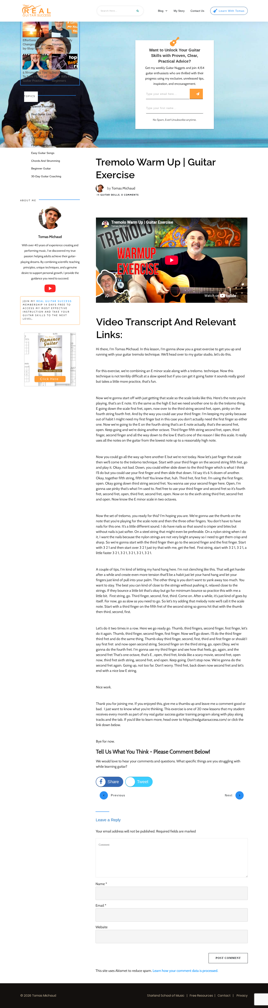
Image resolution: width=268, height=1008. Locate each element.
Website (102, 927)
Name (101, 884)
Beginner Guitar (41, 168)
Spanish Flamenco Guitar (47, 106)
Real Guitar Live (41, 114)
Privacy (242, 995)
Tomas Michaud (123, 188)
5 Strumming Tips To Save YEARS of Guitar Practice (35, 76)
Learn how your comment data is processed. (185, 971)
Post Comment (228, 958)
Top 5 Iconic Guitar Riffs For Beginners (62, 76)
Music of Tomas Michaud (46, 129)
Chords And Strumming (45, 160)
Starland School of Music (165, 995)
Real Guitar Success (54, 301)
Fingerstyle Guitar (42, 145)
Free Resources (201, 995)
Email (101, 905)
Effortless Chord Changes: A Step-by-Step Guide (34, 44)
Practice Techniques (43, 121)
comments (130, 194)
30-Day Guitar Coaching (46, 176)
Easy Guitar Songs (42, 153)
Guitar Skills (110, 194)
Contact (224, 995)
